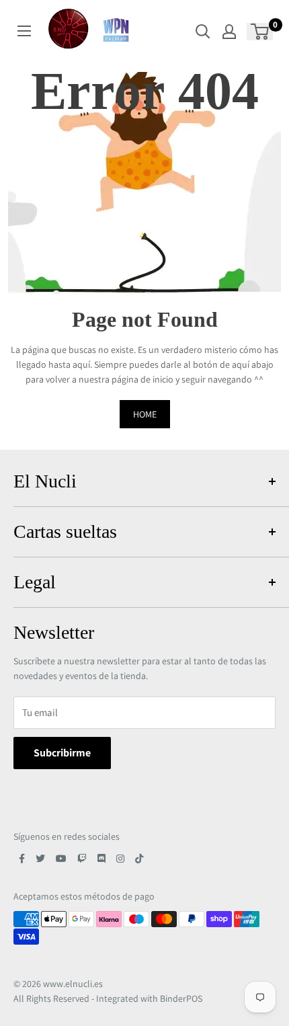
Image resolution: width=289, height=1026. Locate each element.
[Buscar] (203, 31)
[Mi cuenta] (229, 31)
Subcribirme (62, 753)
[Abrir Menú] (24, 31)
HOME (145, 414)
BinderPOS (181, 998)
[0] (260, 31)
